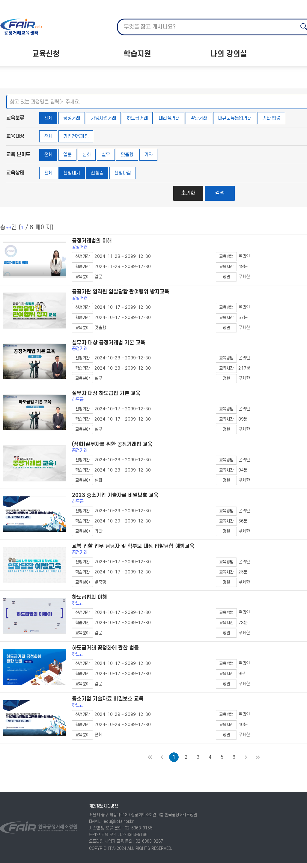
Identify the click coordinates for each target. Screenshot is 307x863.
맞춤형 (127, 154)
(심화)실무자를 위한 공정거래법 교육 (112, 444)
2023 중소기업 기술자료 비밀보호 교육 (115, 495)
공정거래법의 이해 (92, 241)
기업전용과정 (75, 136)
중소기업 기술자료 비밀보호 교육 (108, 699)
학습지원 (137, 54)
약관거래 (198, 118)
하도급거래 (137, 118)
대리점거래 (169, 118)
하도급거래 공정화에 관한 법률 (105, 648)
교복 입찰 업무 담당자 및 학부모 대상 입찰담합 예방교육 (133, 546)
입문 (67, 154)
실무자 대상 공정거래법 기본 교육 (108, 343)
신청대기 (71, 173)
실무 (106, 154)
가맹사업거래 (103, 118)
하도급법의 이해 (89, 597)
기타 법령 (271, 118)
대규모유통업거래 (235, 118)
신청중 (97, 173)
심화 (86, 154)
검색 (220, 193)
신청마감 (122, 173)
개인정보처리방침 (103, 806)
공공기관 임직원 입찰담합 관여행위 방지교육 (120, 292)
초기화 (188, 193)
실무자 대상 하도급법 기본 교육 (106, 393)
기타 (148, 154)
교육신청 (46, 54)
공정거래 (71, 118)
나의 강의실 (228, 54)
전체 (48, 118)
